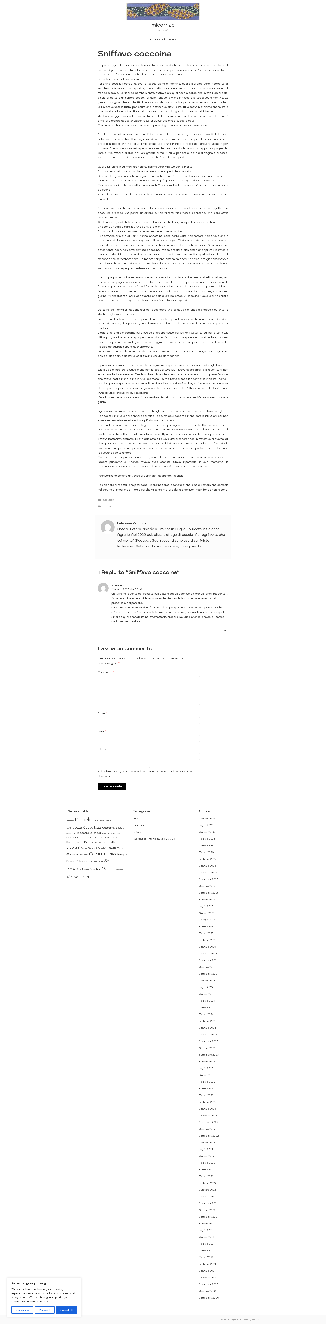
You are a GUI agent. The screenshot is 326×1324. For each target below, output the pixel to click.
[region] (44, 1297)
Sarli (108, 860)
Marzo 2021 (206, 1257)
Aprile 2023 (206, 1088)
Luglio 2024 (206, 987)
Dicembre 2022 (208, 1115)
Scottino (95, 869)
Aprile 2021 (205, 1250)
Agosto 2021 (206, 1223)
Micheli (120, 848)
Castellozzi (92, 827)
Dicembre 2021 (207, 1196)
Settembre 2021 (208, 1216)
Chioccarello (83, 832)
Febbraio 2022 (207, 1183)
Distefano (72, 837)
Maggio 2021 (206, 1243)
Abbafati (70, 820)
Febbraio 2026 (208, 858)
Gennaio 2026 (207, 865)
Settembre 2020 (209, 1297)
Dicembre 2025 (208, 872)
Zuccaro (108, 506)
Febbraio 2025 (207, 940)
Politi (90, 861)
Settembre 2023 (209, 1054)
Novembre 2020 (208, 1284)
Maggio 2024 (207, 1000)
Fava (92, 838)
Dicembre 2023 (208, 1034)
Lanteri (98, 842)
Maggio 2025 (207, 919)
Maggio (83, 848)
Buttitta (99, 820)
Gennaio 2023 (207, 1108)
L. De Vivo (88, 842)
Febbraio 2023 (207, 1102)
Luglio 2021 (206, 1230)
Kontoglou (73, 842)
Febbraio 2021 (207, 1263)
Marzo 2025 (206, 933)
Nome (102, 713)
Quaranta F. (98, 861)
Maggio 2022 (207, 1162)
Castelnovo (109, 827)
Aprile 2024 (206, 1007)
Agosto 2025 (207, 899)
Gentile (104, 838)
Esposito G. (85, 838)
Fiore (97, 838)
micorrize (163, 24)
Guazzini (112, 837)
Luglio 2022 (206, 1149)
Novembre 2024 (208, 960)
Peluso (70, 861)
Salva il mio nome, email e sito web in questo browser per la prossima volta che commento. (146, 774)
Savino (74, 868)
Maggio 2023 (207, 1081)
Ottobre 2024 (207, 966)
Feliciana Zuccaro (132, 523)
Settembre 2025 (209, 892)
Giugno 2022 (207, 1155)
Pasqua (122, 854)
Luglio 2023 (206, 1068)
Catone (121, 828)
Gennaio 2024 (207, 1027)
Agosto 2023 (207, 1061)
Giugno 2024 (207, 993)
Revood (256, 1319)
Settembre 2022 (209, 1135)
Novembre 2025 (208, 879)
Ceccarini (70, 833)
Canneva (107, 820)
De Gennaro (106, 833)
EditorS (137, 831)
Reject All (44, 1309)
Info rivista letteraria (163, 39)
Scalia (86, 869)
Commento (106, 672)
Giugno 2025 (207, 913)
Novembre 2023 (208, 1041)
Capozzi (74, 827)
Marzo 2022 (206, 1176)
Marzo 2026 (206, 852)
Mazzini (111, 847)
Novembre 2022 (208, 1122)
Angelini (85, 819)
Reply (225, 630)
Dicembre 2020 (208, 1277)
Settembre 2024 (209, 973)
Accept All (66, 1309)
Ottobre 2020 (207, 1290)
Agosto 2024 (207, 980)
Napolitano (83, 854)
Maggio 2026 (207, 838)
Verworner (78, 876)
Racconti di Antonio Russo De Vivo (154, 838)
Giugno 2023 (207, 1075)
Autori (136, 818)
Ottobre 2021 (207, 1210)
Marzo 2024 (206, 1014)
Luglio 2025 (206, 906)
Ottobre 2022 (207, 1128)
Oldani (111, 854)
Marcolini (101, 848)
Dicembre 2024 (208, 953)
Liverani (73, 847)
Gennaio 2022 (207, 1189)
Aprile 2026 (206, 845)
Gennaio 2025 (207, 946)
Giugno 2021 (206, 1237)
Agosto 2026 (207, 818)
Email (102, 731)
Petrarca (81, 861)
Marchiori (92, 848)
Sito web (104, 749)
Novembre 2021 (208, 1203)
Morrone (72, 854)
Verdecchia (121, 869)
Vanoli (109, 868)
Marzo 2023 (206, 1095)
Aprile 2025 (206, 926)
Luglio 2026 (206, 825)
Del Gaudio (117, 833)
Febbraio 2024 (207, 1020)
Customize (22, 1309)
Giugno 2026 (207, 831)
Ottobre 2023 (207, 1048)
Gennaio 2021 (207, 1270)
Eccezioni (108, 499)
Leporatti (109, 842)
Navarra (97, 853)
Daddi (97, 832)
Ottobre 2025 (207, 885)
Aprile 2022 (206, 1169)
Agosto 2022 (207, 1142)
